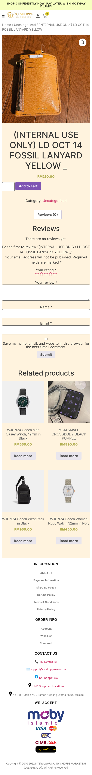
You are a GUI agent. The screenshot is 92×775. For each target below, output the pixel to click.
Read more (23, 456)
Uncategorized (25, 25)
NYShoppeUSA (48, 678)
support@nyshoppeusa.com (48, 669)
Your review (46, 282)
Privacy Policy (46, 609)
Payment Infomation (46, 580)
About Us (46, 573)
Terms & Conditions (46, 602)
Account (46, 628)
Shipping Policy (46, 587)
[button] (3, 17)
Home (6, 25)
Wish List (46, 636)
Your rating (46, 270)
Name (46, 307)
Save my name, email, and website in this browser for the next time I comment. (46, 345)
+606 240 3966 (48, 661)
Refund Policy (46, 594)
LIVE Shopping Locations (48, 686)
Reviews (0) (47, 214)
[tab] (48, 214)
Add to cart (28, 186)
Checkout (46, 643)
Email (46, 323)
